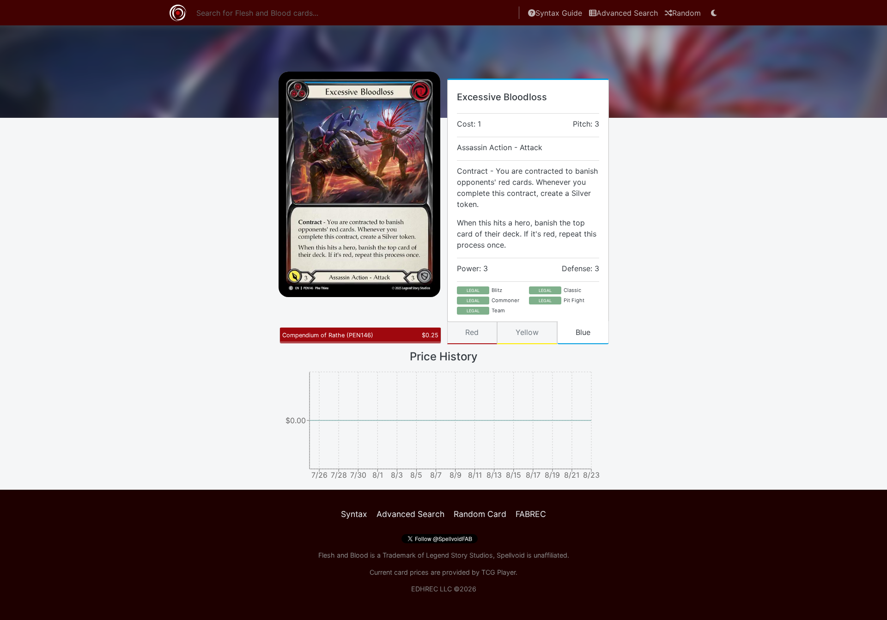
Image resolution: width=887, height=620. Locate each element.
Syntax (354, 514)
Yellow (527, 332)
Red (472, 332)
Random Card (480, 514)
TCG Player (498, 572)
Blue (583, 332)
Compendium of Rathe (327, 335)
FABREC (531, 514)
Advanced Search (627, 13)
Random (686, 13)
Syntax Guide (558, 13)
